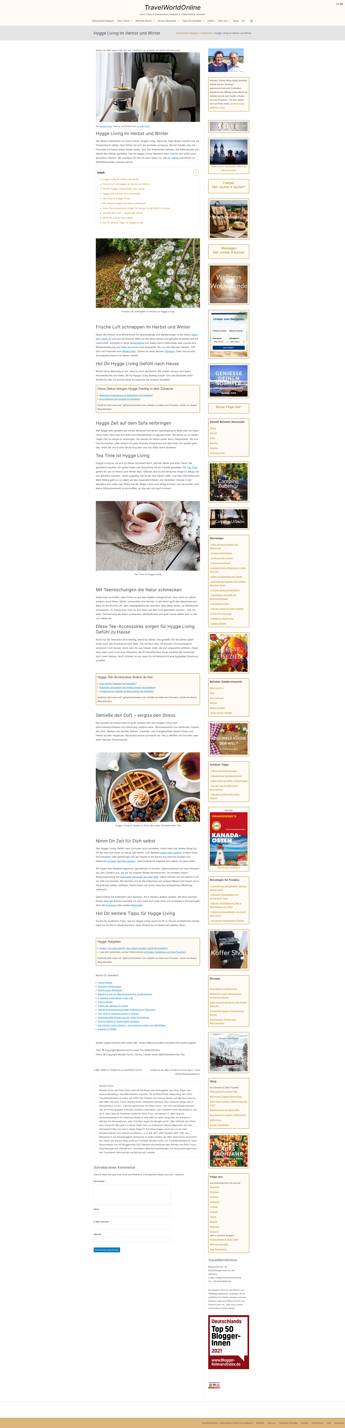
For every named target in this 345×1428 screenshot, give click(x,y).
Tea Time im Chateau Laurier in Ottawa (118, 1013)
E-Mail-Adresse (101, 1221)
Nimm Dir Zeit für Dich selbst (118, 217)
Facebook (214, 1187)
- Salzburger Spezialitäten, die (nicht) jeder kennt (228, 914)
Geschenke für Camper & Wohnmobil (228, 1115)
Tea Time (192, 467)
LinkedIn (214, 1212)
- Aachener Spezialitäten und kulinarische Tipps (224, 896)
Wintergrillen (129, 351)
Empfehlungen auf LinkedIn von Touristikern (122, 1148)
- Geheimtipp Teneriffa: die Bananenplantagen (223, 597)
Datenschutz (237, 104)
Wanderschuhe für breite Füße (224, 1110)
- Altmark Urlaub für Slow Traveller (227, 608)
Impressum (339, 1423)
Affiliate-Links (217, 108)
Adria (212, 438)
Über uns (222, 20)
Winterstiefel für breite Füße (223, 1091)
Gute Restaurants (218, 1249)
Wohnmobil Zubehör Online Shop (226, 1096)
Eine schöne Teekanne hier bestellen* (118, 684)
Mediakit (260, 1423)
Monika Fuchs (106, 126)
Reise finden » (228, 348)
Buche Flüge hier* (229, 407)
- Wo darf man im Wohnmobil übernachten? (224, 788)
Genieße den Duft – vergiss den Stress (123, 213)
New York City (217, 688)
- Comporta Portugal (220, 563)
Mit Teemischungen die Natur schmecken (124, 203)
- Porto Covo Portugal (220, 613)
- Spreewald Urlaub (219, 603)
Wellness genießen (219, 1244)
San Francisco (217, 698)
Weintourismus (185, 1098)
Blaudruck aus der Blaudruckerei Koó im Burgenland (125, 994)
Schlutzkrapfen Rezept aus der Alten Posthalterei (123, 1017)
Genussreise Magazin (103, 20)
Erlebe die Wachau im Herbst (113, 1005)
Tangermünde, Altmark (221, 713)
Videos (211, 20)
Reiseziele (136, 905)
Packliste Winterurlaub (109, 986)
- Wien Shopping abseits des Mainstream (224, 546)
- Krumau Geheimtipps (221, 553)
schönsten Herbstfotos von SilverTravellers (165, 952)
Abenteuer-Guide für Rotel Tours (137, 1113)
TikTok (213, 1217)
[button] (131, 21)
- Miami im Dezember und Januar (226, 576)
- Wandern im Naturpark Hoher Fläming (225, 796)
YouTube (143, 1140)
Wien (212, 693)
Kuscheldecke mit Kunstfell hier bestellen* (120, 399)
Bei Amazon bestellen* (229, 868)
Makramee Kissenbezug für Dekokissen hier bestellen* (126, 395)
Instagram (214, 1202)
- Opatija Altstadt (218, 623)
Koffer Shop (215, 1120)
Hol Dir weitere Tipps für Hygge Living (123, 222)
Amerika (214, 448)
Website (97, 1234)
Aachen (213, 433)
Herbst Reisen (105, 982)
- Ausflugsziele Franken (221, 558)
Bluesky (214, 1221)
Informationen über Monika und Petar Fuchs (173, 1144)
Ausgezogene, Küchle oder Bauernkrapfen (223, 1021)
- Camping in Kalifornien (222, 618)
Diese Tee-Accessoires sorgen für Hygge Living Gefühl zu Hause (136, 208)
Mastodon (214, 1226)
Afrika (212, 428)
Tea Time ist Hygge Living (116, 198)
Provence (111, 905)
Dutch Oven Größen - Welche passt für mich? (228, 1103)
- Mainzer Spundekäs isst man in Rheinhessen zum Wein (226, 905)
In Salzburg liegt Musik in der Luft (115, 998)
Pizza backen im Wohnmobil (223, 989)
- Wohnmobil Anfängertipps (223, 771)
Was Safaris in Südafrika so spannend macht (118, 1070)
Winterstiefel (137, 343)
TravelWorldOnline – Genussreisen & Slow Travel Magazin (227, 1423)
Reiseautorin (105, 1137)
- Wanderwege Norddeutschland (225, 776)
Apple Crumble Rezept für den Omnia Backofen (228, 1004)
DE (243, 20)
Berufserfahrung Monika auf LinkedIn (136, 1152)
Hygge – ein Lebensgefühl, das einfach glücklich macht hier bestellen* (134, 948)
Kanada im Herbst (107, 1029)
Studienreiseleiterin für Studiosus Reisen (120, 1117)
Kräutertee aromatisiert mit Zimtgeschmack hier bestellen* (128, 687)
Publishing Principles (288, 1423)
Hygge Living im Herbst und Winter (121, 179)
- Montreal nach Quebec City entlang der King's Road (228, 583)
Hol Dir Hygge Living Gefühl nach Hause (124, 188)
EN (337, 4)
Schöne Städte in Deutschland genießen (118, 1021)
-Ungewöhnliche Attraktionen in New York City (228, 570)
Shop (236, 20)
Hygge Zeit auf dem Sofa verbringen (122, 193)
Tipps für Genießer (192, 20)
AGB (329, 1423)
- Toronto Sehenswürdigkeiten (225, 590)
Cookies (304, 1423)
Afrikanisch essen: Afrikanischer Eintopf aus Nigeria (225, 995)
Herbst (175, 157)
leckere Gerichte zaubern (121, 861)
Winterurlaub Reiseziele (110, 990)
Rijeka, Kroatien (217, 708)
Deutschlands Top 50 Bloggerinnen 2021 (120, 1144)
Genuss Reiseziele (167, 20)
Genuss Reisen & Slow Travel (224, 1239)
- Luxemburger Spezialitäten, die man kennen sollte (228, 888)
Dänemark (207, 33)
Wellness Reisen (143, 20)
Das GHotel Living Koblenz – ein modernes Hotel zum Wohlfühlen (132, 1025)
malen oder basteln (170, 852)
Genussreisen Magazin (187, 33)
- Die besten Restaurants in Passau (227, 920)
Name (96, 1209)
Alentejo (214, 443)
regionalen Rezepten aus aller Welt (139, 876)
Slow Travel (123, 20)
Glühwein (169, 351)
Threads (214, 1207)
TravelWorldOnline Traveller (133, 1094)
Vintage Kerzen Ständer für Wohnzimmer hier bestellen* (127, 691)
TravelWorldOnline (172, 7)
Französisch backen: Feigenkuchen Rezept (227, 1013)
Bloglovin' (214, 1231)
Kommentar (100, 1181)
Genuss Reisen (165, 1098)
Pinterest (214, 1192)
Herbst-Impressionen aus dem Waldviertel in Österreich (126, 1009)
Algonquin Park (217, 453)
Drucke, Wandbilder (219, 1125)
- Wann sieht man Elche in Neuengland (228, 781)
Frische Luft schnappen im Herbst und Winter (126, 184)
